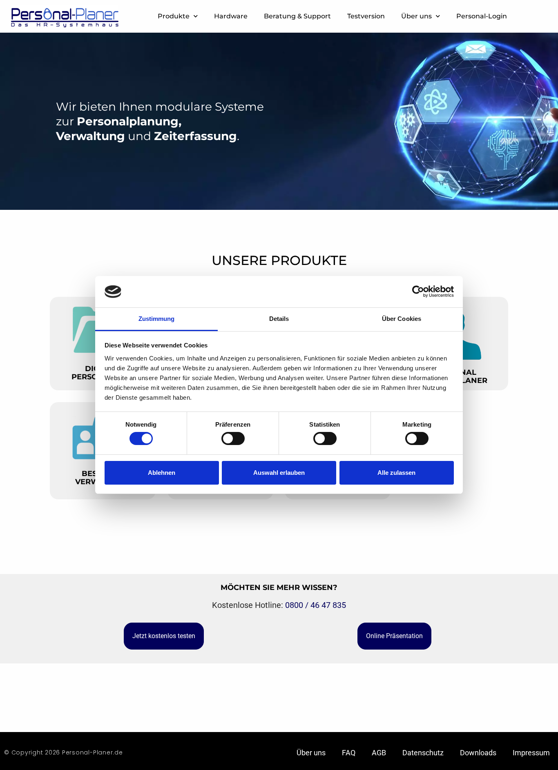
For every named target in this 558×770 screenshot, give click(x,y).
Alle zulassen (396, 472)
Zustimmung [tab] (156, 318)
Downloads (478, 752)
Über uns (416, 16)
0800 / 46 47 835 (315, 605)
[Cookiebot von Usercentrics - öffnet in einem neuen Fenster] (418, 291)
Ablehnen (161, 472)
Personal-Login (481, 16)
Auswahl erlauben (279, 472)
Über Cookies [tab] (401, 318)
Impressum (531, 752)
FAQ (348, 752)
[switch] (233, 438)
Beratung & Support (297, 16)
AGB (379, 752)
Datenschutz (423, 752)
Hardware (231, 16)
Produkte (174, 16)
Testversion (366, 16)
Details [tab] (279, 318)
